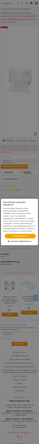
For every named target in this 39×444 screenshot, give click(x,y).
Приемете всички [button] (20, 236)
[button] (19, 241)
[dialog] (19, 222)
